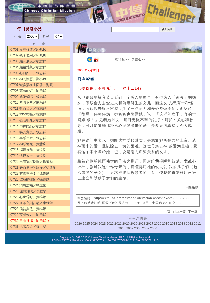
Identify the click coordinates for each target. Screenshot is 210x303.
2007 (145, 228)
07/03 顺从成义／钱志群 (28, 61)
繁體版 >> (138, 59)
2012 (189, 223)
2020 (126, 223)
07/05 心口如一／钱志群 (28, 73)
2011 (197, 223)
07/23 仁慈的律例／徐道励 (29, 179)
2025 (86, 223)
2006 (153, 228)
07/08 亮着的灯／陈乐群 (28, 91)
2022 (110, 223)
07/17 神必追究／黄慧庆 (28, 144)
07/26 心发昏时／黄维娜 (28, 197)
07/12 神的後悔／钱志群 (28, 114)
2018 (141, 223)
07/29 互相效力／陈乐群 (28, 215)
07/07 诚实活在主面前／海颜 (31, 85)
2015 (165, 223)
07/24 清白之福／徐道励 (28, 185)
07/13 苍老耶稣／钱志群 (28, 120)
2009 (129, 228)
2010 (121, 228)
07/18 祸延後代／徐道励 (28, 150)
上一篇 (181, 211)
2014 (173, 223)
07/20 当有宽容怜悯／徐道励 (31, 162)
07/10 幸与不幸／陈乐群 (28, 103)
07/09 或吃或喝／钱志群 (28, 97)
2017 (149, 223)
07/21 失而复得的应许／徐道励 (33, 167)
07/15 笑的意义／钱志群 (28, 132)
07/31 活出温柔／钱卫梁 (28, 227)
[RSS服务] (83, 59)
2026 (78, 223)
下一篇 (192, 211)
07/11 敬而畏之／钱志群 (28, 108)
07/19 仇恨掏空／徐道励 (28, 156)
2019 (134, 223)
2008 (137, 228)
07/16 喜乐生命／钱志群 (28, 138)
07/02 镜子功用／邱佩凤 (28, 55)
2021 (118, 223)
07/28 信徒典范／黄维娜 (28, 209)
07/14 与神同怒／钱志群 (28, 126)
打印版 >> (122, 59)
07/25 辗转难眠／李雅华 (28, 191)
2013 (181, 223)
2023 (102, 223)
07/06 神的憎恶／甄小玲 (28, 79)
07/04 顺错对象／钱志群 (28, 67)
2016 (157, 223)
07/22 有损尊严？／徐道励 (29, 173)
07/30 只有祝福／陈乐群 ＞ (30, 221)
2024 (94, 223)
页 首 (170, 211)
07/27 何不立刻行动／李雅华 (31, 203)
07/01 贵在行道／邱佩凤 (28, 49)
